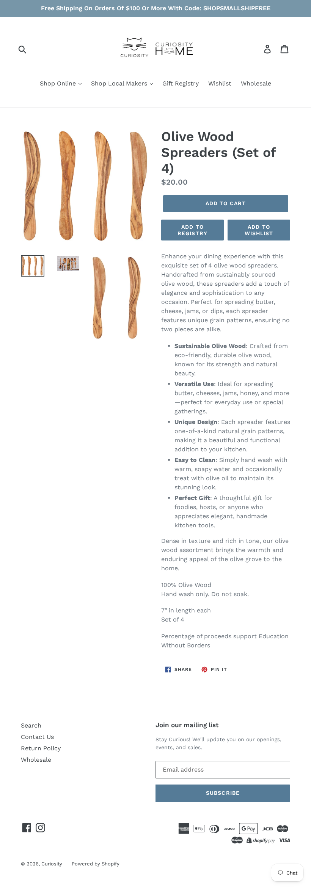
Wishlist (219, 83)
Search (31, 725)
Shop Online (59, 83)
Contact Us (37, 736)
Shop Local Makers (120, 83)
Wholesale (256, 83)
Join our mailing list (187, 725)
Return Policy (41, 748)
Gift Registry (180, 83)
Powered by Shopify (95, 864)
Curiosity (51, 864)
